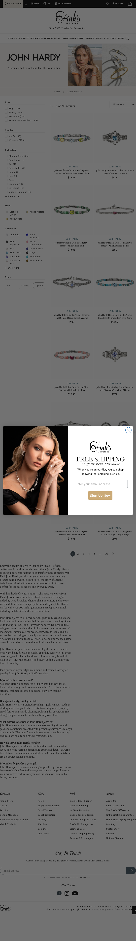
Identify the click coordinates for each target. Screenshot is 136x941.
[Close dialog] (128, 430)
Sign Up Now (100, 495)
